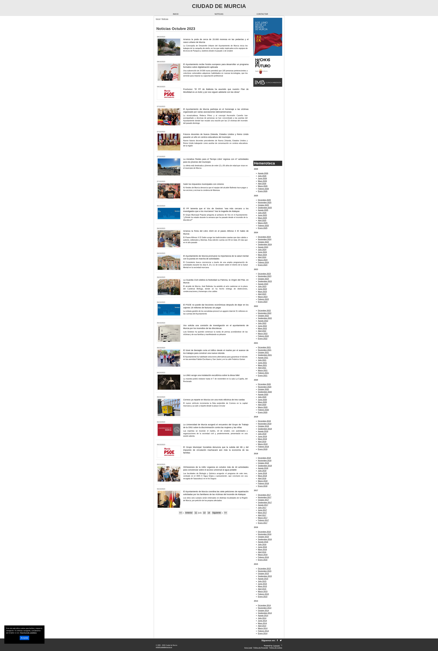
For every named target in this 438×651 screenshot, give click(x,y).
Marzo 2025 (262, 223)
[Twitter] (280, 640)
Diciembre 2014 (264, 605)
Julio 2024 (262, 250)
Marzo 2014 (262, 628)
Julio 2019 (262, 434)
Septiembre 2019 (265, 429)
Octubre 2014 (263, 611)
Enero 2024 (262, 265)
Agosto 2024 (263, 247)
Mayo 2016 (262, 550)
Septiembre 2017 (265, 503)
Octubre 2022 (263, 316)
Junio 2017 (262, 510)
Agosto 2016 (263, 542)
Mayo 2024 (262, 255)
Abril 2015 (262, 589)
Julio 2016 (262, 544)
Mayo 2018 (262, 476)
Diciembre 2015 (264, 569)
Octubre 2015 (263, 574)
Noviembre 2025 (264, 203)
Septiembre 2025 (265, 208)
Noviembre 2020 (264, 387)
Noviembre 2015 (264, 571)
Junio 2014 (262, 621)
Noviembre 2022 (264, 313)
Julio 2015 (262, 581)
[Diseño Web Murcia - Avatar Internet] (281, 646)
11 (196, 513)
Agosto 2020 (263, 394)
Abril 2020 (262, 405)
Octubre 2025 (263, 205)
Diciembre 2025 (264, 200)
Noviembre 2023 (264, 276)
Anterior (188, 513)
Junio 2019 (262, 436)
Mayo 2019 (262, 439)
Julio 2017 (262, 508)
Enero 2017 (262, 523)
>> (225, 513)
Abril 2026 (262, 184)
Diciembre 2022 (264, 311)
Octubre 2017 (263, 500)
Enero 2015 (262, 597)
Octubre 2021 (263, 353)
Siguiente (216, 513)
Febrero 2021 (263, 373)
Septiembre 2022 (265, 318)
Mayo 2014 (262, 623)
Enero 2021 (262, 376)
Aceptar (24, 638)
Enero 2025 (262, 228)
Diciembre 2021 (264, 347)
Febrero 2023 (263, 299)
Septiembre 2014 (265, 613)
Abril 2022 (262, 331)
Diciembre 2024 (264, 237)
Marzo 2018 (262, 481)
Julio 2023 (262, 286)
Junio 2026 (262, 178)
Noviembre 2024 (264, 239)
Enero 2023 (262, 302)
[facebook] (277, 640)
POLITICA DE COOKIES (28, 633)
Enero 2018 (262, 486)
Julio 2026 (262, 176)
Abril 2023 (262, 294)
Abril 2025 (262, 220)
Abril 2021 (262, 368)
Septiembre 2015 (265, 576)
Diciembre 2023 (264, 274)
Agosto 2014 (263, 616)
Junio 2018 (262, 473)
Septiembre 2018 (265, 466)
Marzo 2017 (262, 518)
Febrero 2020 (263, 410)
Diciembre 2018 (264, 458)
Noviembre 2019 (264, 424)
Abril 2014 (262, 626)
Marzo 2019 (262, 444)
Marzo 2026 (262, 186)
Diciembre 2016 (264, 532)
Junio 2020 (262, 400)
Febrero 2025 (263, 226)
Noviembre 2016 (264, 534)
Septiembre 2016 (265, 539)
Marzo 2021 (262, 370)
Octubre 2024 (263, 242)
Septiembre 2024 (265, 244)
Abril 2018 (262, 478)
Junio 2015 (262, 584)
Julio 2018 (262, 471)
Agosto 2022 (263, 321)
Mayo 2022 (262, 328)
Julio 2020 (262, 397)
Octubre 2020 (263, 389)
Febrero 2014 (263, 631)
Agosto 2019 (263, 431)
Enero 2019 (262, 449)
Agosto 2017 (263, 505)
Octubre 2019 (263, 426)
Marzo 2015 (262, 591)
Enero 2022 (262, 339)
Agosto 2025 (263, 210)
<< (180, 513)
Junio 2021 (262, 363)
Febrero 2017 (263, 520)
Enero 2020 (262, 412)
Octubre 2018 (263, 463)
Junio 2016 (262, 547)
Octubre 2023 (263, 279)
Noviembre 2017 (264, 497)
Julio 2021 (262, 360)
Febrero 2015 (263, 594)
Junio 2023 (262, 289)
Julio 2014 (262, 618)
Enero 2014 (262, 633)
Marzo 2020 (262, 407)
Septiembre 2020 (265, 392)
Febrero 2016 (263, 557)
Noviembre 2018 (264, 461)
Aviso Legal (248, 648)
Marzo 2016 (262, 555)
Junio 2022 (262, 326)
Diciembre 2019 (264, 421)
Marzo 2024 (262, 260)
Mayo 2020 (262, 402)
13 (204, 513)
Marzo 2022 (262, 334)
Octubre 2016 (263, 537)
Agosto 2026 (263, 173)
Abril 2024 (262, 257)
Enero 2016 (262, 560)
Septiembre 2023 (265, 281)
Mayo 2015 (262, 586)
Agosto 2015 (263, 579)
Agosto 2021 (263, 358)
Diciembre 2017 (264, 495)
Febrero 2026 (263, 189)
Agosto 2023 (263, 284)
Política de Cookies (275, 648)
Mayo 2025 (262, 218)
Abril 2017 (262, 515)
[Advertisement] (267, 123)
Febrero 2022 (263, 336)
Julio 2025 (262, 213)
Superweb (276, 646)
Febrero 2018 (263, 483)
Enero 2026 (262, 191)
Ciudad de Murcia (219, 6)
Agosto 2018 (263, 468)
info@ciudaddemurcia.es (164, 647)
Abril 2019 (262, 442)
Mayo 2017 (262, 513)
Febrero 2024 (263, 262)
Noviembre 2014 (264, 608)
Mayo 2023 (262, 292)
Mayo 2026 (262, 181)
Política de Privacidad (260, 648)
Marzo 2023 (262, 297)
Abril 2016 (262, 552)
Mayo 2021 (262, 365)
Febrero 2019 (263, 447)
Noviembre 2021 (264, 350)
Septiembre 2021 (265, 355)
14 (209, 513)
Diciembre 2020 (264, 384)
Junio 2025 (262, 215)
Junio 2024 (262, 252)
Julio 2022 (262, 323)
